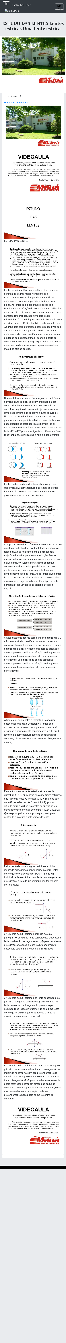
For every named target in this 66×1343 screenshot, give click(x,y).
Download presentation (16, 102)
